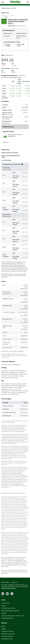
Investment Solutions (7, 631)
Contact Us (14, 582)
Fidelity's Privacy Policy (8, 588)
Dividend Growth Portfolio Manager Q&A (15, 135)
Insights (3, 629)
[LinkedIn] (2, 593)
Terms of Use (5, 603)
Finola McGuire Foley (21, 37)
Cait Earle (7, 36)
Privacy (3, 606)
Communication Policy (8, 608)
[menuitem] (3, 2)
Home (3, 626)
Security (3, 613)
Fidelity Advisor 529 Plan (8, 8)
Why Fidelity (5, 582)
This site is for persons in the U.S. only (12, 616)
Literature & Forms (7, 639)
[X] (11, 593)
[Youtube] (7, 593)
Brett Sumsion (8, 33)
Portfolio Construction (8, 634)
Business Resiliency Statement (10, 611)
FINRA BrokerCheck (7, 618)
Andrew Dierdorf (21, 33)
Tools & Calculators (7, 636)
